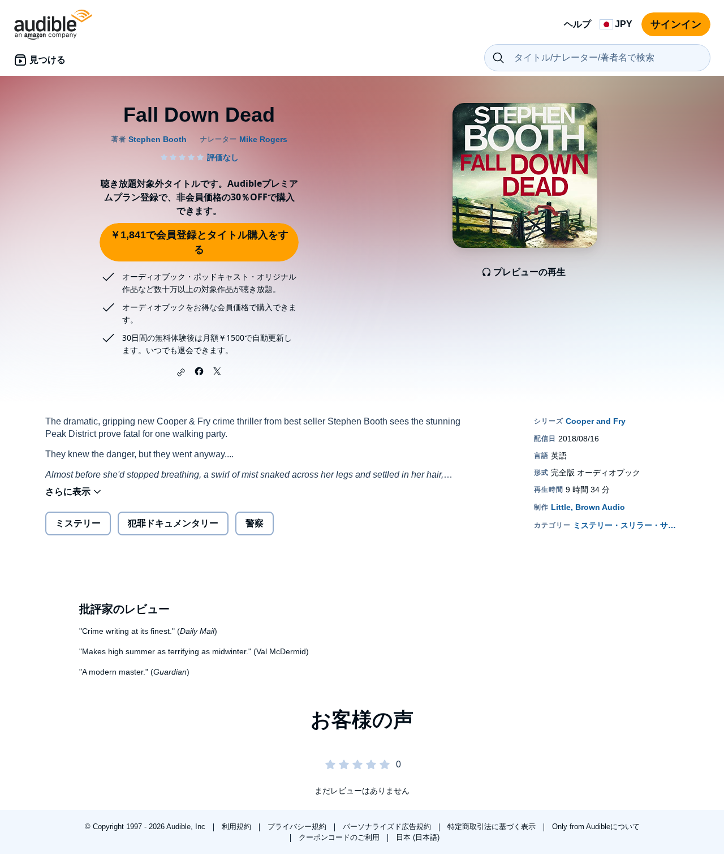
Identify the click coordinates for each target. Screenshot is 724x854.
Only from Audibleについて (596, 826)
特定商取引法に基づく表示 (492, 826)
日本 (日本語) (417, 837)
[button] (181, 372)
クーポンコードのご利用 (340, 837)
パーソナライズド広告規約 (388, 826)
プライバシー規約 (298, 826)
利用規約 (237, 826)
